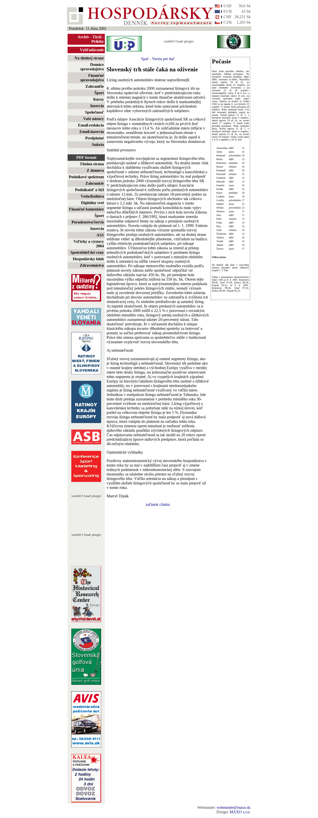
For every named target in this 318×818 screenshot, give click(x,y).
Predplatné (94, 138)
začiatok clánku (158, 504)
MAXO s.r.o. (240, 812)
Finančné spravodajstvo (92, 77)
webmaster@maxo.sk (233, 807)
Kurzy (98, 99)
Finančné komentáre (86, 209)
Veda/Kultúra (92, 196)
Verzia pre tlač (163, 59)
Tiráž (97, 37)
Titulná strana (92, 164)
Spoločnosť (94, 112)
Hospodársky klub (88, 259)
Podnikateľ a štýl (89, 190)
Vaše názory (93, 119)
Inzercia (97, 106)
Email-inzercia (92, 131)
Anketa (97, 144)
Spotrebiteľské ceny (87, 252)
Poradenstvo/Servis (88, 222)
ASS (100, 235)
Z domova (95, 170)
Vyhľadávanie (92, 50)
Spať (145, 59)
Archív (83, 37)
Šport (99, 93)
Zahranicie (94, 183)
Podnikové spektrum (86, 177)
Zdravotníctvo (92, 265)
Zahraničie (94, 86)
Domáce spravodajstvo (92, 66)
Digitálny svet (92, 203)
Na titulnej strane (89, 58)
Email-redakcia (91, 125)
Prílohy (97, 41)
